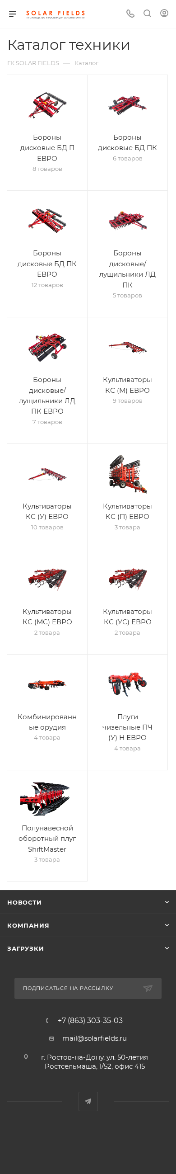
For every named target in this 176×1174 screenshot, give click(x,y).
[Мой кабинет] (164, 14)
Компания (28, 925)
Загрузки (25, 948)
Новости (24, 902)
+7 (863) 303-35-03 (90, 1020)
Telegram (88, 1101)
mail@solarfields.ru (94, 1038)
